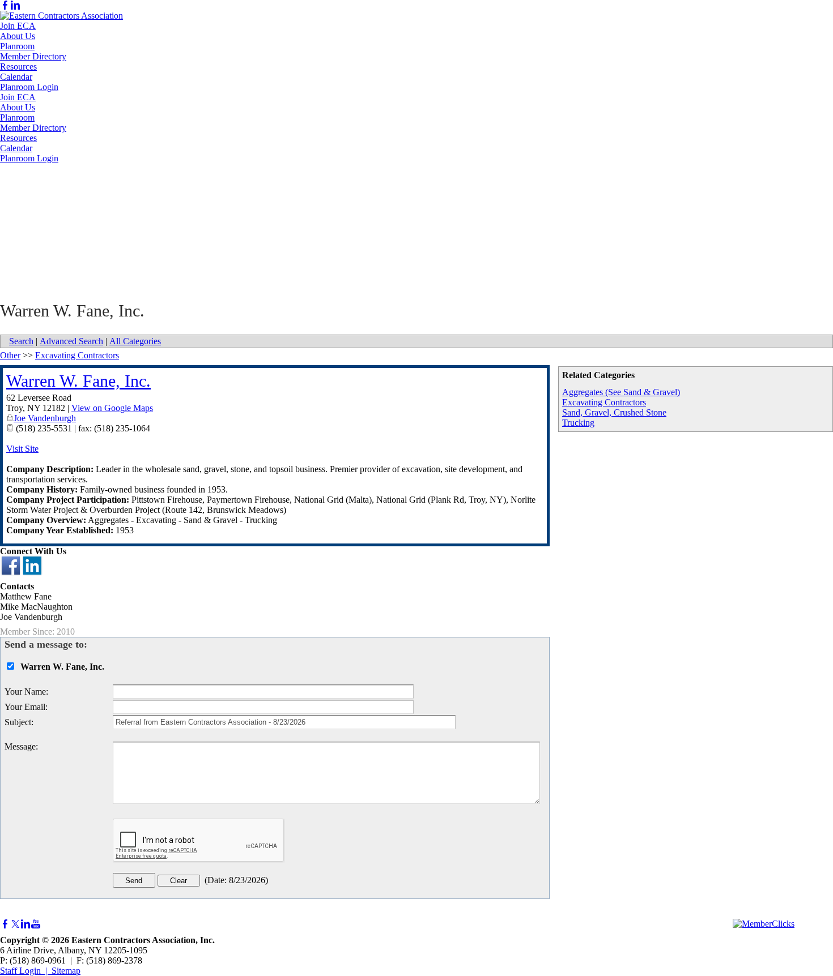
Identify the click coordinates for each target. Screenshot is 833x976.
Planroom (17, 46)
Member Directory (33, 56)
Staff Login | (26, 970)
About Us (17, 36)
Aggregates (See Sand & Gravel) (621, 392)
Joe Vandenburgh (45, 418)
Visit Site (22, 448)
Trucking (578, 422)
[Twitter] (15, 924)
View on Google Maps (112, 408)
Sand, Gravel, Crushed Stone (614, 412)
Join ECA (18, 26)
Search (21, 341)
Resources (18, 66)
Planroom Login (29, 87)
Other (10, 355)
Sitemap (66, 970)
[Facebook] (5, 5)
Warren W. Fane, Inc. (78, 380)
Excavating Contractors (604, 402)
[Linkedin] (15, 5)
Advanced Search (71, 341)
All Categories (135, 341)
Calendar (16, 77)
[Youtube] (35, 924)
